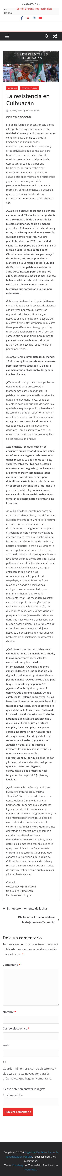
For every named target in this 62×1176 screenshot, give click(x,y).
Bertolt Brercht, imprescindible (34, 9)
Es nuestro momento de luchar (27, 908)
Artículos (12, 88)
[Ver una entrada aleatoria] (55, 36)
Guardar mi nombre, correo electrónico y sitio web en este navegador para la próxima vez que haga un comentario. (29, 1074)
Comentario (11, 965)
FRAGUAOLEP (32, 110)
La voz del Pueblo (29, 88)
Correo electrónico (16, 1028)
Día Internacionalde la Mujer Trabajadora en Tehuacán (36, 919)
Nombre (9, 1012)
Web (6, 1045)
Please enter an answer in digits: (24, 1089)
